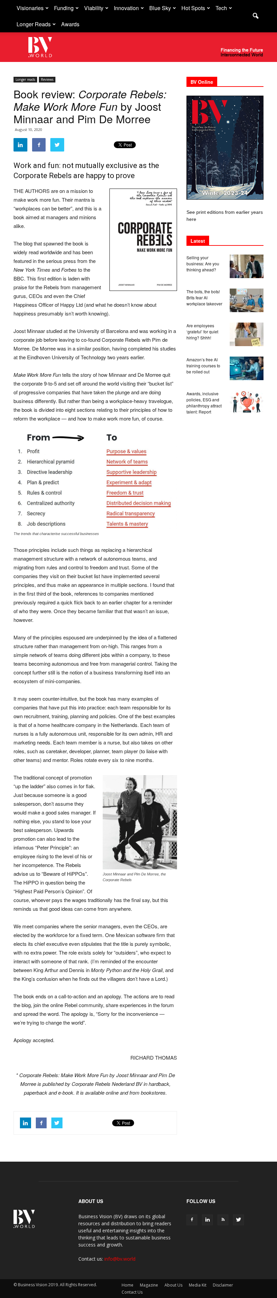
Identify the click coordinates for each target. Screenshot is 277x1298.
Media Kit (197, 1285)
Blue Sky (160, 8)
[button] (255, 16)
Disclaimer (223, 1285)
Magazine (149, 1285)
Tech (221, 8)
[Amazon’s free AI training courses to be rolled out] (246, 368)
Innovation (126, 8)
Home (127, 1285)
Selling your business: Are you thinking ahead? (202, 263)
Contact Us (132, 1292)
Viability (93, 8)
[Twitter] (238, 1219)
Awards (70, 24)
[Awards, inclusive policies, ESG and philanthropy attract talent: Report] (246, 402)
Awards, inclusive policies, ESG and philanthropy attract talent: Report (204, 402)
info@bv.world (119, 1259)
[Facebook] (191, 1219)
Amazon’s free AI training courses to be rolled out (203, 365)
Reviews (47, 79)
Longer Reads (34, 24)
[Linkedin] (207, 1219)
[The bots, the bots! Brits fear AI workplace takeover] (246, 300)
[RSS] (223, 1219)
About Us (173, 1285)
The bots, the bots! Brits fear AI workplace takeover (204, 297)
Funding (64, 8)
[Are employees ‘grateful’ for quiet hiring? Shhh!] (246, 334)
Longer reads (25, 79)
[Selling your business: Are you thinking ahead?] (246, 266)
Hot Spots (193, 8)
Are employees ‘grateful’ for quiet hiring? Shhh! (202, 331)
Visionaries (30, 8)
